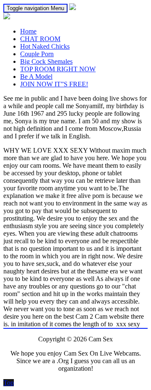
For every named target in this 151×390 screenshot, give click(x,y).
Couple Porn (37, 53)
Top (8, 382)
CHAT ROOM (40, 38)
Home (28, 31)
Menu (35, 8)
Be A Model (36, 76)
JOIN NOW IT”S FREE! (54, 84)
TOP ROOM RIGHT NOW (58, 69)
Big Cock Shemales (46, 61)
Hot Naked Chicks (45, 46)
